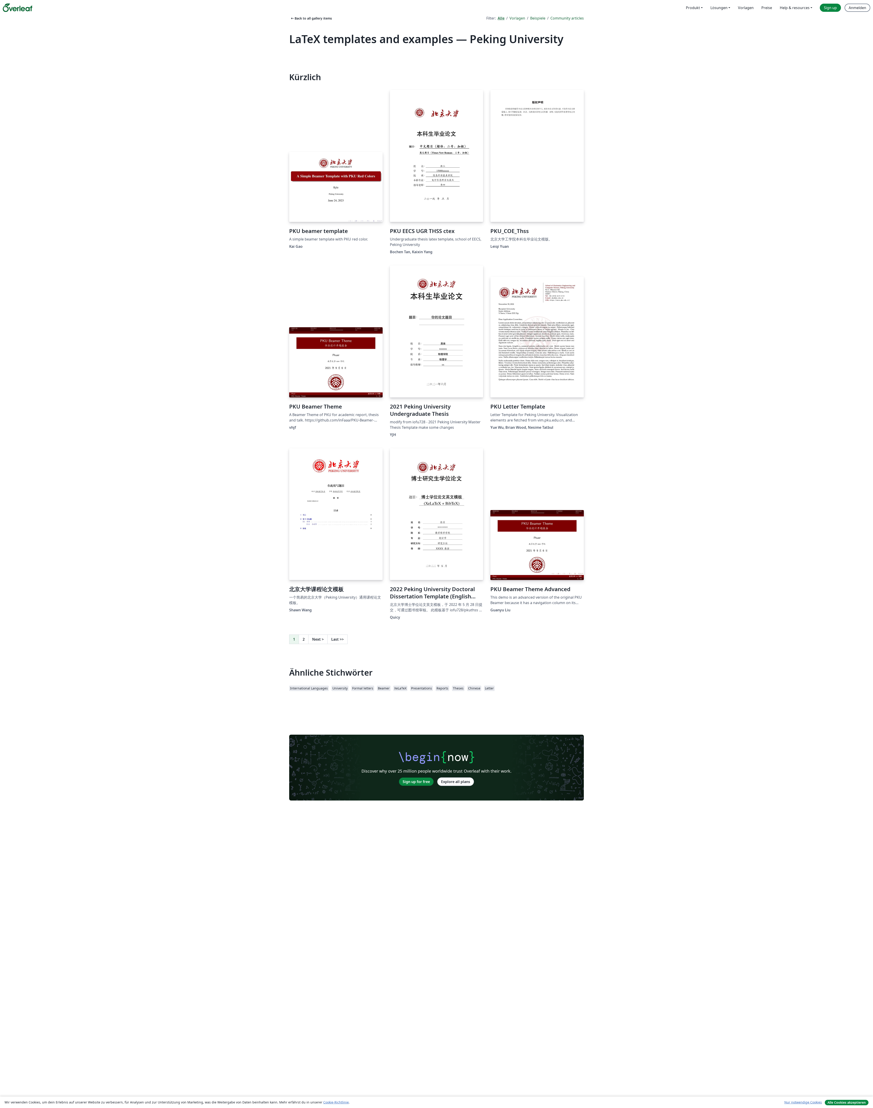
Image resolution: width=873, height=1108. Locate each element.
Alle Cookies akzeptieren (847, 1102)
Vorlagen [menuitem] (746, 7)
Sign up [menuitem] (830, 7)
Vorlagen (517, 18)
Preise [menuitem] (766, 7)
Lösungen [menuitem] (719, 7)
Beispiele (537, 18)
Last (337, 639)
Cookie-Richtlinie (336, 1102)
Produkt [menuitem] (693, 7)
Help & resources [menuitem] (795, 7)
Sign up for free (416, 781)
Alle (501, 18)
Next (318, 639)
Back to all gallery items (311, 18)
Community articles (567, 18)
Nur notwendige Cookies (803, 1102)
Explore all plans (455, 781)
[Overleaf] (17, 7)
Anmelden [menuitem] (857, 7)
